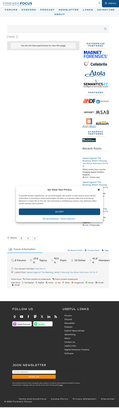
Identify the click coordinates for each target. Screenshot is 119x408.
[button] (98, 189)
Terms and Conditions (32, 399)
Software (68, 353)
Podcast (47, 9)
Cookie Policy (59, 399)
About (59, 14)
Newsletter (68, 9)
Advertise (106, 9)
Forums (11, 9)
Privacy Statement (67, 218)
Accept (59, 211)
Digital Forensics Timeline (76, 349)
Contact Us (69, 342)
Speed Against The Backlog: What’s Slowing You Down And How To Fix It (95, 162)
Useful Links (70, 346)
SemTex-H (40, 268)
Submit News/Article (74, 330)
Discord (28, 9)
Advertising (69, 334)
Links (88, 9)
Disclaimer (108, 399)
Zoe (86, 177)
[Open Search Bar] (99, 3)
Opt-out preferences (51, 218)
